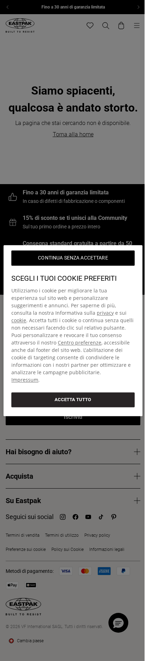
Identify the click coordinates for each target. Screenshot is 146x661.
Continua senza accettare (73, 258)
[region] (73, 330)
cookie (18, 320)
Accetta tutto (73, 399)
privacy (105, 312)
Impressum (24, 379)
